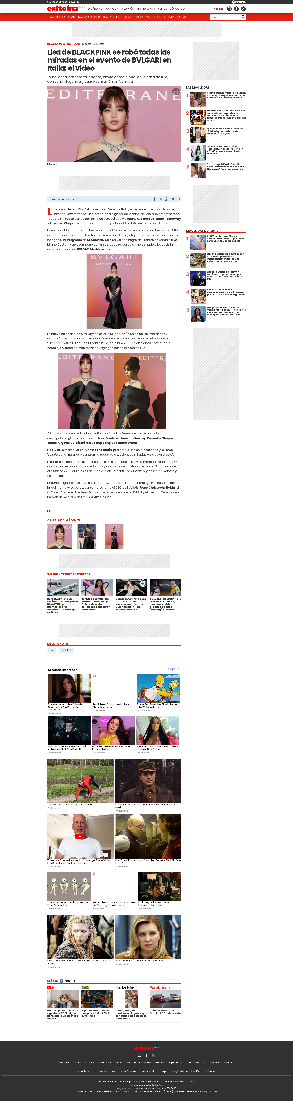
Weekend (160, 1062)
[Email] (178, 199)
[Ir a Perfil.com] (239, 2)
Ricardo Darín (133, 17)
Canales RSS (85, 1071)
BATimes (229, 1062)
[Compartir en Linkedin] (172, 199)
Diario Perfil (65, 1062)
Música (174, 9)
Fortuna (119, 1062)
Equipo (163, 1071)
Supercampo (176, 1062)
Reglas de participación (186, 1071)
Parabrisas (145, 1062)
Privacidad (148, 1071)
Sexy (184, 9)
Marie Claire (104, 1062)
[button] (176, 91)
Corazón (112, 9)
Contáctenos (128, 1071)
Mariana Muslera (89, 17)
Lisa (52, 650)
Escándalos (96, 9)
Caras (78, 1062)
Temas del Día (56, 17)
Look (189, 1062)
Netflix (162, 9)
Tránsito (210, 1071)
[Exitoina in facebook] (236, 8)
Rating (181, 17)
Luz (197, 1062)
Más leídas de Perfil (202, 231)
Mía (204, 1062)
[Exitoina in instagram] (229, 8)
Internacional (145, 9)
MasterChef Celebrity (160, 17)
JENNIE (72, 17)
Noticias (89, 1062)
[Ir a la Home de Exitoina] (66, 8)
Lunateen (215, 1062)
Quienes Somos (106, 1071)
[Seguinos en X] (243, 8)
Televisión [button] (127, 9)
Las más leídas (198, 88)
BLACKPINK (95, 240)
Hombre (131, 1062)
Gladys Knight (112, 17)
